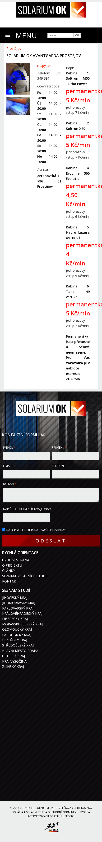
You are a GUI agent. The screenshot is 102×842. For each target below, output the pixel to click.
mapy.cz (43, 65)
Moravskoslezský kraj (22, 624)
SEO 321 (70, 816)
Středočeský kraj (18, 645)
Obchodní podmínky (62, 812)
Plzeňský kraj (14, 640)
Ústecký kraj (13, 656)
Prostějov (13, 48)
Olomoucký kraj (17, 629)
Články (8, 570)
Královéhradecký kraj (22, 613)
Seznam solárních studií (24, 576)
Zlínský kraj (13, 666)
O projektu (12, 565)
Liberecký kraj (15, 618)
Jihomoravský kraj (18, 603)
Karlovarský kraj (17, 608)
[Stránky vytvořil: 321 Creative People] (51, 827)
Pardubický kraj (16, 635)
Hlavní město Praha (20, 650)
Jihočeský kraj (14, 597)
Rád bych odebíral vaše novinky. (35, 530)
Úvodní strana (15, 560)
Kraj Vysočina (14, 661)
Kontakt (10, 581)
